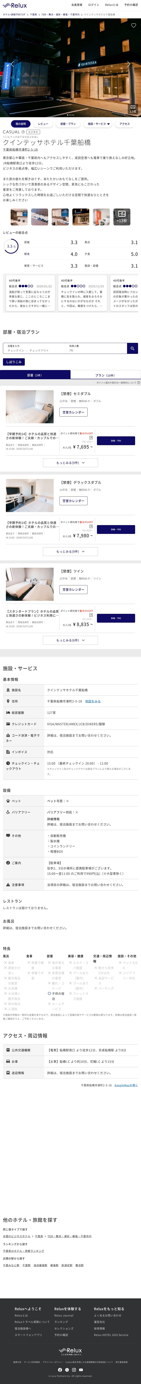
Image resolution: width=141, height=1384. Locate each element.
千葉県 (33, 14)
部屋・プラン (68, 123)
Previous (12, 64)
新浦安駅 (67, 1265)
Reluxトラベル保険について (31, 1322)
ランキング (61, 1322)
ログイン (93, 4)
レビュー (43, 123)
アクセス (125, 123)
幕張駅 (54, 1265)
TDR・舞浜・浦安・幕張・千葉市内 (60, 14)
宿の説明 (21, 123)
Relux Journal (63, 1315)
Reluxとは (111, 4)
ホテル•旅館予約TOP (14, 14)
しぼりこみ (14, 362)
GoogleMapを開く (126, 1085)
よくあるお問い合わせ (108, 1315)
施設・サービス (97, 123)
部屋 (35, 375)
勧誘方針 (17, 1362)
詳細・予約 (116, 440)
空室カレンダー (73, 412)
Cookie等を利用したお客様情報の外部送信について (89, 1362)
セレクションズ (64, 1328)
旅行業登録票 (122, 1362)
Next (128, 64)
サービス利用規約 (32, 1362)
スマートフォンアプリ (28, 1335)
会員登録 (76, 4)
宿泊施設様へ (23, 1328)
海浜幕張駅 (40, 1265)
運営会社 (99, 1322)
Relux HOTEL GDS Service (110, 1335)
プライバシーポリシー (53, 1362)
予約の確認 (131, 4)
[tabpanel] (70, 67)
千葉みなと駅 (11, 1265)
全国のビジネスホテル (16, 1236)
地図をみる (93, 701)
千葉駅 (26, 1265)
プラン (105, 375)
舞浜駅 (79, 1265)
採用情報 (99, 1328)
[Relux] (15, 4)
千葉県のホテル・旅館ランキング (23, 1251)
